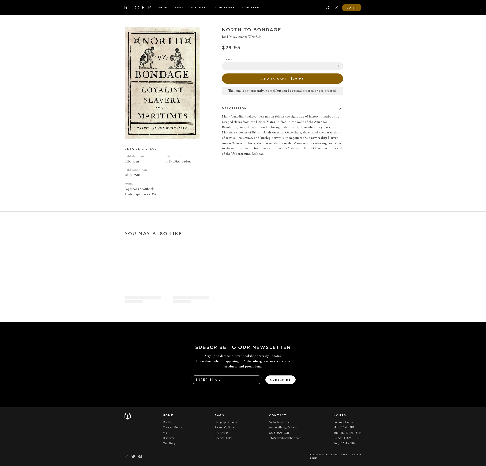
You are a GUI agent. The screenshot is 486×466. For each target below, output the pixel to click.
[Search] (326, 7)
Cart (352, 7)
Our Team (251, 7)
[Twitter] (133, 456)
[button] (282, 78)
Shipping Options (226, 422)
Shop (162, 7)
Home (168, 415)
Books (167, 422)
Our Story (225, 7)
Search (313, 458)
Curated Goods (173, 427)
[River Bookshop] (138, 7)
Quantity (227, 59)
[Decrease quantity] (226, 66)
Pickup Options (224, 427)
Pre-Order (221, 432)
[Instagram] (126, 456)
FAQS (219, 415)
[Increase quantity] (338, 66)
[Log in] (335, 7)
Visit (179, 7)
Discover (199, 7)
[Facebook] (140, 456)
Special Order (223, 438)
